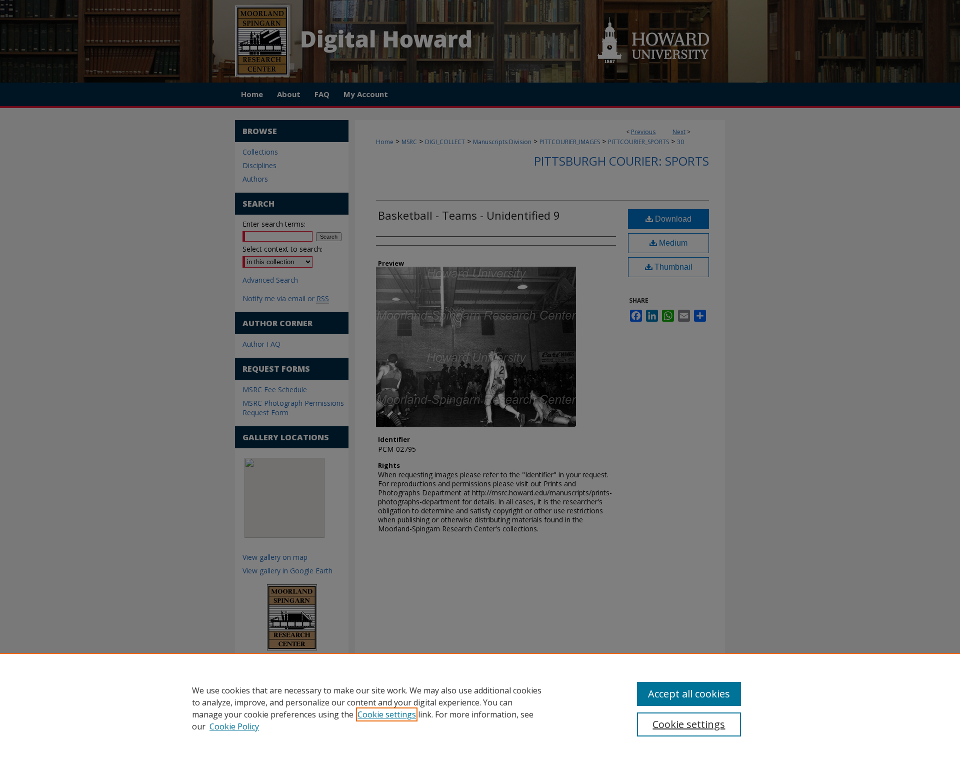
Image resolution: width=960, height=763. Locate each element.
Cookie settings (387, 714)
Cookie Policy (234, 726)
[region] (480, 708)
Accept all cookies (689, 693)
